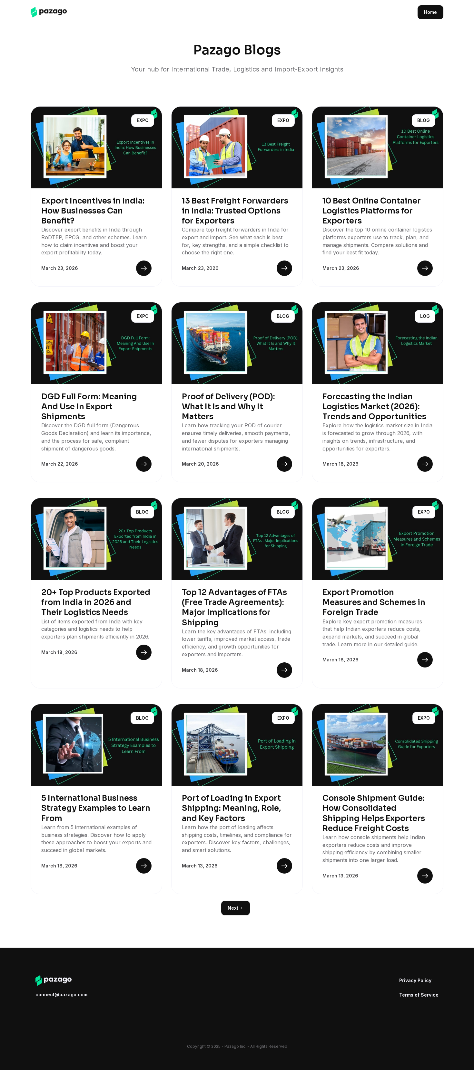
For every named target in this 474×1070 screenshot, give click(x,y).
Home (430, 12)
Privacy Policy (415, 980)
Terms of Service (419, 995)
